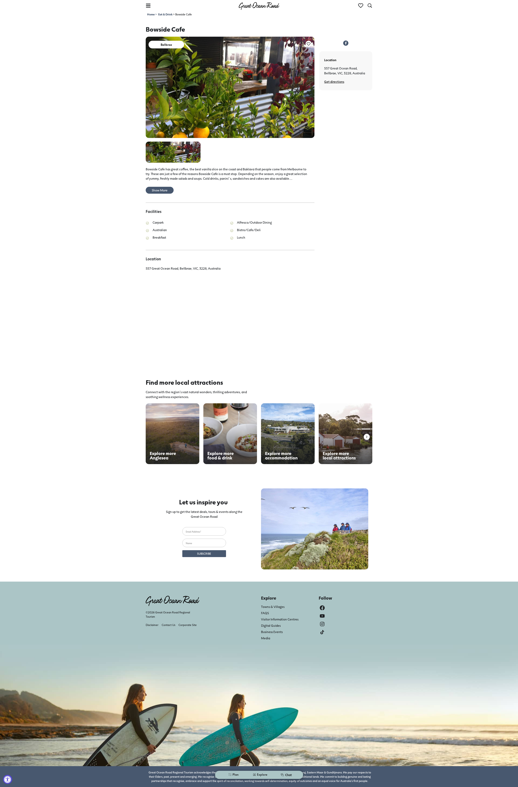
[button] (366, 436)
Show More (160, 190)
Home (151, 14)
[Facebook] (322, 607)
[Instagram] (322, 624)
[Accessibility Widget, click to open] (7, 779)
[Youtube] (322, 615)
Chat (288, 774)
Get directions (334, 81)
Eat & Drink (165, 14)
